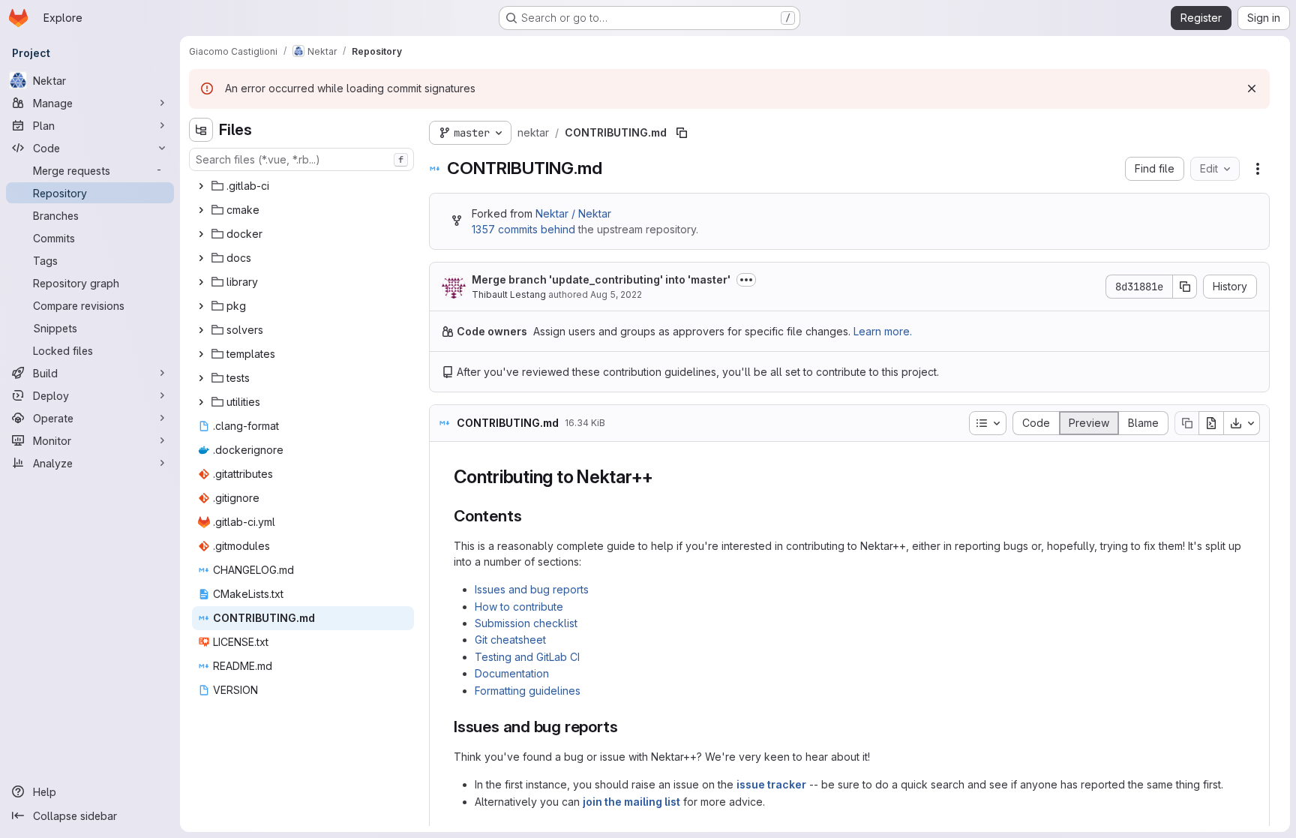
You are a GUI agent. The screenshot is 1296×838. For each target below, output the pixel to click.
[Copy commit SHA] (1185, 287)
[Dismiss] (1252, 89)
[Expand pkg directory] (201, 306)
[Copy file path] (682, 133)
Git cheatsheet (510, 639)
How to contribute (519, 606)
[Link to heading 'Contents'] (529, 515)
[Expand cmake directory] (201, 210)
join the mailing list (631, 801)
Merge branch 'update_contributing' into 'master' (601, 279)
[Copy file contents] (1186, 423)
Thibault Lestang (509, 294)
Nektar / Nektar (573, 213)
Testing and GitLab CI (527, 656)
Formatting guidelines (527, 690)
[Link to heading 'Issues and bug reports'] (625, 726)
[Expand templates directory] (201, 354)
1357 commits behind (523, 229)
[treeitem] (303, 186)
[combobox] (301, 159)
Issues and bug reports (532, 589)
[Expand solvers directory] (201, 330)
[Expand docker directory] (201, 234)
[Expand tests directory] (201, 378)
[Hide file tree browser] (201, 130)
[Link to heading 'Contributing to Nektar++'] (663, 477)
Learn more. (883, 331)
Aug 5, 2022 (616, 294)
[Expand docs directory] (201, 258)
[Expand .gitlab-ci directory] (201, 186)
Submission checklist (526, 623)
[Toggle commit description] (746, 280)
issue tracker (771, 784)
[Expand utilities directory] (201, 402)
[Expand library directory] (201, 282)
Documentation (512, 673)
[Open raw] (1211, 423)
